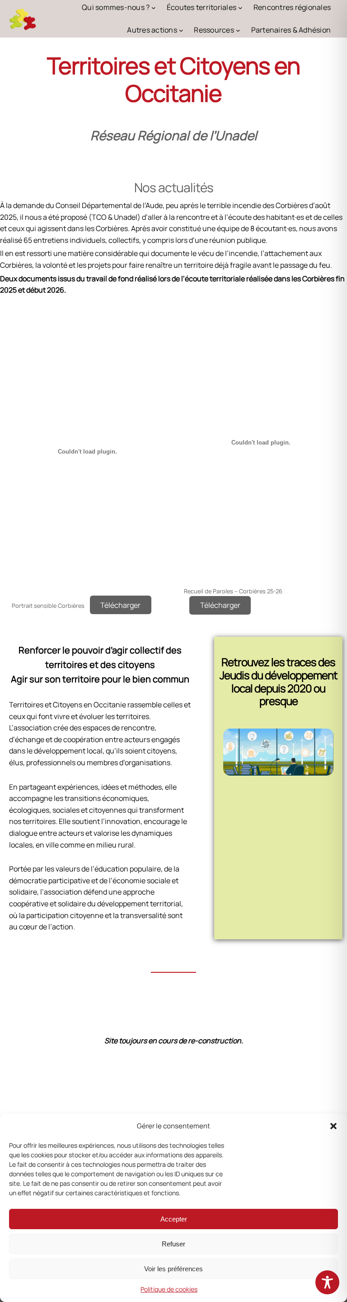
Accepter (173, 1219)
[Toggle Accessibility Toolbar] (327, 1282)
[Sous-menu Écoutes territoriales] (240, 7)
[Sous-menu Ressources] (238, 30)
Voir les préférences (173, 1269)
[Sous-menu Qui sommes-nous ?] (153, 7)
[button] (333, 1126)
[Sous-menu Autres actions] (181, 30)
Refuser (173, 1244)
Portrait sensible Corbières (48, 605)
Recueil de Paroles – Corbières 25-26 (233, 591)
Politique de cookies (169, 1289)
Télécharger (120, 605)
